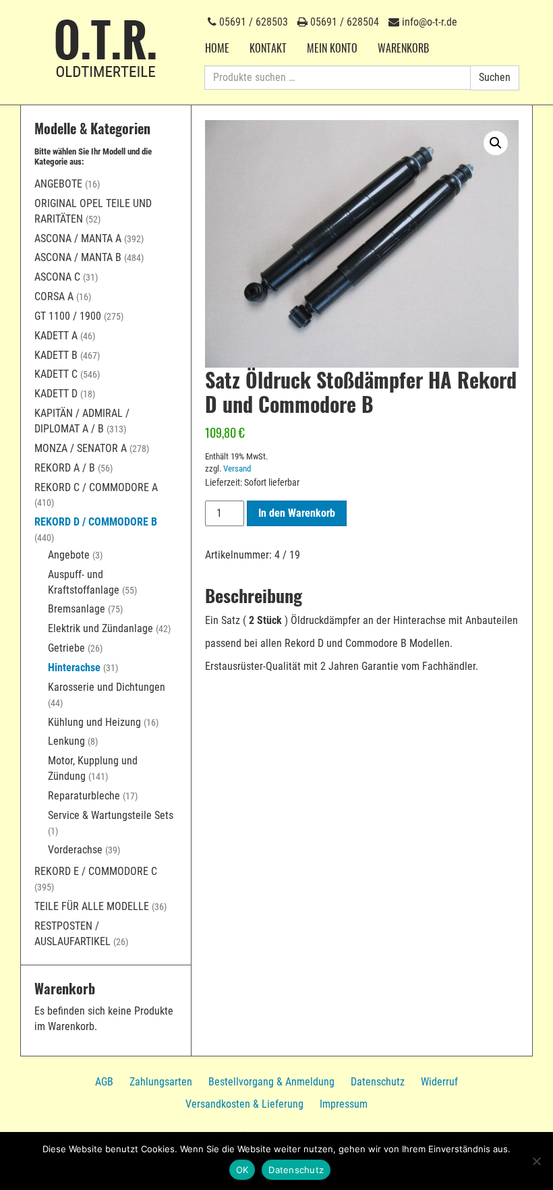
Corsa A (54, 296)
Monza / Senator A (80, 448)
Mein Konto (332, 48)
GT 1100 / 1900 (67, 316)
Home (217, 48)
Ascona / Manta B (77, 257)
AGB (104, 1081)
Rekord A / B (64, 467)
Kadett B (56, 355)
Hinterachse (74, 667)
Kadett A (56, 335)
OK (242, 1169)
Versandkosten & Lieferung (244, 1104)
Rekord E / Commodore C (95, 871)
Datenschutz (378, 1081)
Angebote (58, 183)
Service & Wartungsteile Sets (110, 815)
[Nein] (536, 1161)
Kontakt (268, 48)
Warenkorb (403, 48)
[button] (496, 143)
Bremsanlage (76, 608)
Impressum (344, 1104)
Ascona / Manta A (77, 238)
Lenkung (66, 741)
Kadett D (56, 393)
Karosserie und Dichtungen (106, 687)
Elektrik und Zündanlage (100, 628)
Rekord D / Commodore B (95, 521)
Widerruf (439, 1081)
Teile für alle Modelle (91, 906)
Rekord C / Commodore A (96, 487)
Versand (237, 468)
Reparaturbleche (84, 795)
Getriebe (66, 648)
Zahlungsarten (160, 1081)
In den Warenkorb (296, 513)
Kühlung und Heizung (94, 722)
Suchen (495, 77)
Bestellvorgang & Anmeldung (271, 1081)
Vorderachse (75, 849)
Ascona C (57, 277)
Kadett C (56, 374)
